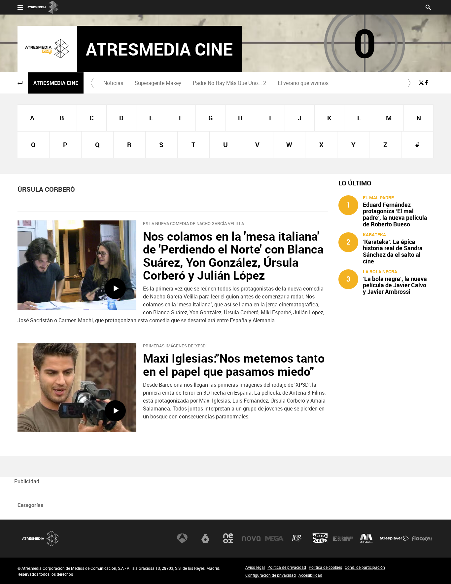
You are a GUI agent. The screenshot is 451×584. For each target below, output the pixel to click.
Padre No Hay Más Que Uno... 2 (229, 83)
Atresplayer (394, 538)
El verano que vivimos (303, 83)
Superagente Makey (158, 83)
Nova (251, 538)
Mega (274, 538)
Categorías (30, 505)
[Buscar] (428, 7)
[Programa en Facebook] (426, 82)
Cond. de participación (365, 567)
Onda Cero (320, 538)
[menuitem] (113, 83)
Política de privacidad (286, 567)
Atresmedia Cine (55, 83)
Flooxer (422, 538)
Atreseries (297, 538)
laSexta (205, 538)
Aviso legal (255, 567)
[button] (20, 83)
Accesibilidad (310, 575)
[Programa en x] (421, 82)
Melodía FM (366, 538)
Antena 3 (182, 538)
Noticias (113, 83)
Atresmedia (40, 538)
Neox (228, 538)
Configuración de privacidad (270, 575)
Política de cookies (325, 567)
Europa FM (343, 538)
